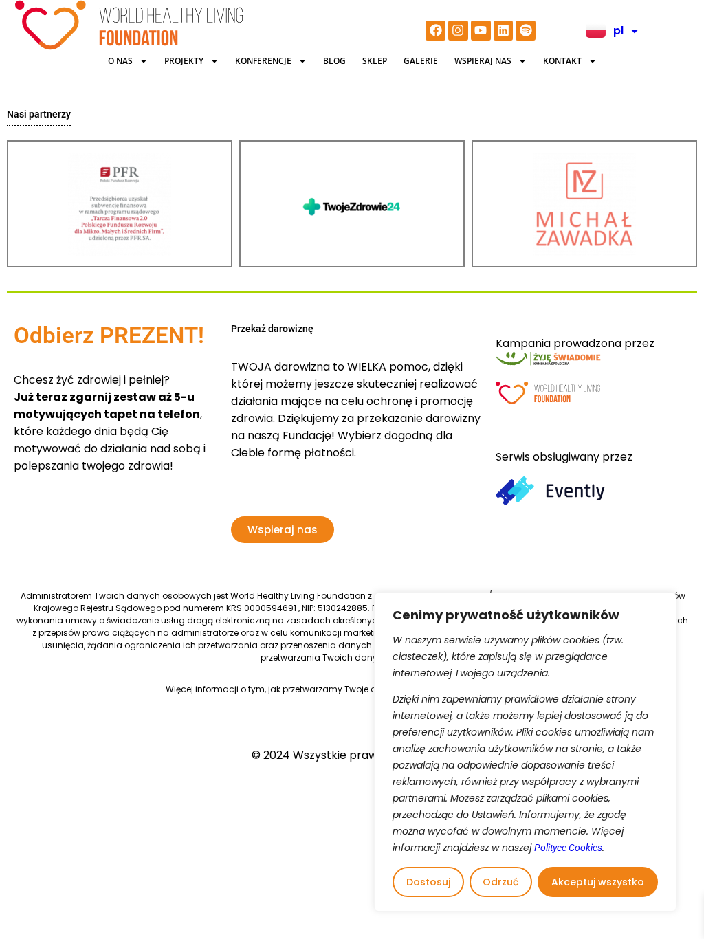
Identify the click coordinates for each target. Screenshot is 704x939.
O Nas (120, 61)
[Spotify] (526, 31)
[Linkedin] (504, 31)
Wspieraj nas (483, 61)
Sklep (374, 61)
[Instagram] (458, 31)
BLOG (334, 61)
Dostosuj (428, 882)
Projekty (184, 61)
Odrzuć (500, 882)
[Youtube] (481, 31)
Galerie (421, 61)
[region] (525, 752)
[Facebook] (436, 31)
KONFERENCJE (263, 61)
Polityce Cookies (568, 847)
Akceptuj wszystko (597, 882)
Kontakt (562, 61)
